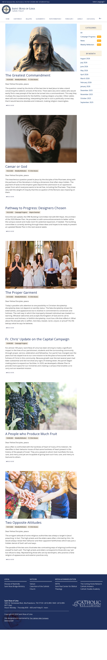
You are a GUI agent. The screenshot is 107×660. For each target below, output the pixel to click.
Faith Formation (54, 19)
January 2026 (85, 86)
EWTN (57, 584)
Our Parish (17, 19)
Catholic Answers (87, 586)
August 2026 (85, 59)
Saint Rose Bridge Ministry (14, 586)
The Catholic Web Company (39, 618)
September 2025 (86, 102)
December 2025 (86, 90)
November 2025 (86, 94)
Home (7, 19)
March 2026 (85, 78)
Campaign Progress (88, 37)
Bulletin (29, 19)
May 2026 (84, 70)
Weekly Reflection (87, 45)
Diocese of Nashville (12, 584)
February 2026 (86, 82)
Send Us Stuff (8, 621)
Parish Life (68, 19)
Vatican (32, 584)
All (81, 33)
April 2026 (84, 74)
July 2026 (83, 62)
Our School (91, 19)
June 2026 (84, 66)
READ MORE (10, 105)
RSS (98, 36)
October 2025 (85, 98)
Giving (79, 19)
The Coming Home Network (91, 584)
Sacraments (40, 19)
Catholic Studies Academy (90, 589)
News (82, 41)
